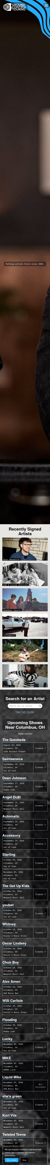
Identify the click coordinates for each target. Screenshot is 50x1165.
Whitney (9, 923)
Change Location (25, 734)
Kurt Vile (9, 1115)
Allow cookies (12, 1160)
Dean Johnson (14, 777)
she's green (12, 1096)
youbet (8, 904)
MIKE (6, 1057)
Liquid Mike (11, 1076)
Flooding (9, 1019)
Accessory (11, 835)
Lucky (7, 1038)
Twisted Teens (14, 1134)
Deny (24, 1160)
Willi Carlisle (12, 1000)
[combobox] (25, 705)
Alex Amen (11, 981)
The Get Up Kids (15, 885)
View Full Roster (25, 712)
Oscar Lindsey (14, 943)
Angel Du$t (11, 796)
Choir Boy (10, 962)
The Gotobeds (14, 739)
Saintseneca (12, 758)
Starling (8, 854)
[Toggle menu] (46, 5)
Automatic (10, 816)
